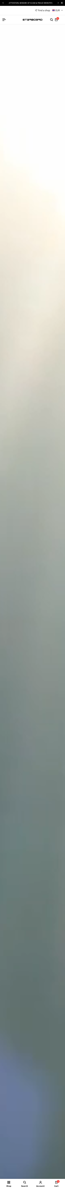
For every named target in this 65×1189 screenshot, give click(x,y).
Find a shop (44, 10)
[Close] (61, 2)
